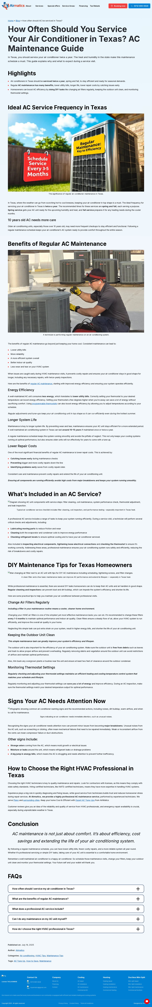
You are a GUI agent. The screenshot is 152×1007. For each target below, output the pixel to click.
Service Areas (68, 6)
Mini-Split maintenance (135, 987)
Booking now (119, 6)
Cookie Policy (74, 1003)
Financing (83, 6)
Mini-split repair (133, 981)
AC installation (82, 984)
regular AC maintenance (41, 383)
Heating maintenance (110, 987)
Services (39, 6)
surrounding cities (31, 800)
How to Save (32, 961)
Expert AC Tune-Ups (85, 800)
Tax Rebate (95, 6)
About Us (55, 981)
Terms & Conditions (86, 1003)
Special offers (54, 6)
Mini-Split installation (135, 984)
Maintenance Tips (55, 955)
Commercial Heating (109, 990)
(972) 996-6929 (141, 6)
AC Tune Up (19, 961)
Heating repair (107, 981)
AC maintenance (83, 987)
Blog (18, 21)
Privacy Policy (63, 1003)
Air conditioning (27, 955)
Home (10, 21)
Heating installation (109, 984)
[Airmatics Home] (13, 6)
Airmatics (20, 950)
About (28, 6)
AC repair (81, 981)
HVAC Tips (40, 955)
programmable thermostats (44, 403)
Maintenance (45, 961)
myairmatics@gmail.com (38, 987)
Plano (16, 800)
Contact (54, 987)
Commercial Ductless (135, 990)
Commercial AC (83, 990)
